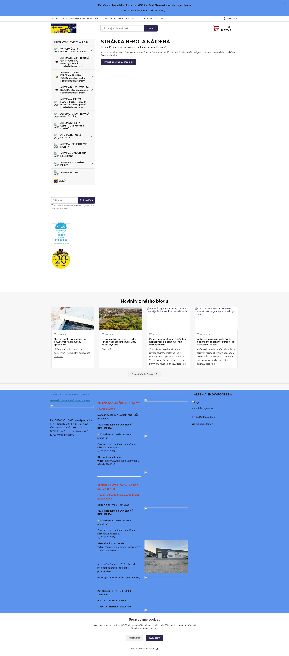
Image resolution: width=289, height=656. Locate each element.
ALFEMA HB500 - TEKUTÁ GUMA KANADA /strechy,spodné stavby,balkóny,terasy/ (74, 62)
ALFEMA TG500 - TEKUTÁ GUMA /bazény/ (74, 115)
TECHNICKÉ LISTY (126, 18)
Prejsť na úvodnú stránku (118, 62)
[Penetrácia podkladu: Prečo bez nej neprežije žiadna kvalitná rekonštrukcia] (168, 318)
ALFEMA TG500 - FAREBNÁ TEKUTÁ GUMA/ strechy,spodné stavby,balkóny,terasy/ (72, 76)
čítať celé (58, 356)
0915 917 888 (108, 451)
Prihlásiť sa (86, 200)
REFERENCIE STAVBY (79, 18)
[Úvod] (74, 28)
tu (157, 648)
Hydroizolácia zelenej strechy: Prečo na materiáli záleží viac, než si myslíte (119, 342)
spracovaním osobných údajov (75, 206)
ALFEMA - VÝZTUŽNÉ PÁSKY (72, 164)
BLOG (55, 18)
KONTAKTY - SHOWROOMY (150, 18)
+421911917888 (203, 417)
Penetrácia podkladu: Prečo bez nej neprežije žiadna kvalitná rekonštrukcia (167, 342)
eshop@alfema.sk (107, 577)
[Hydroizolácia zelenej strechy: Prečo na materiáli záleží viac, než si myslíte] (120, 318)
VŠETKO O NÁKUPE (103, 18)
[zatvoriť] (285, 3)
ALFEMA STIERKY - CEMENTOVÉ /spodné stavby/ (72, 126)
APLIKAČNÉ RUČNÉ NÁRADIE (70, 136)
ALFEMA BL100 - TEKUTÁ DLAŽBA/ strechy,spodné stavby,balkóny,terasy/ (74, 90)
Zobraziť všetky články (142, 374)
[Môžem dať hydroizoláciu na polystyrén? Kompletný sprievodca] (72, 318)
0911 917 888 (108, 537)
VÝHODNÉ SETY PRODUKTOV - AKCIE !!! (73, 50)
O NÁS (64, 18)
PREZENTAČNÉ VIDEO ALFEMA (71, 42)
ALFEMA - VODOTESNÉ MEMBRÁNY (73, 155)
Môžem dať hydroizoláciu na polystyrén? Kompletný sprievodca (70, 342)
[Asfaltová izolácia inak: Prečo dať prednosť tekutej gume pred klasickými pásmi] (216, 318)
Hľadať (150, 28)
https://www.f (111, 461)
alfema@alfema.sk (108, 564)
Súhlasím (154, 638)
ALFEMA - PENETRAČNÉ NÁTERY (73, 145)
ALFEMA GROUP (69, 172)
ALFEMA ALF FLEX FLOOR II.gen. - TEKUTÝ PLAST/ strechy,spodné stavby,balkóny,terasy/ (73, 103)
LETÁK (62, 180)
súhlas (131, 625)
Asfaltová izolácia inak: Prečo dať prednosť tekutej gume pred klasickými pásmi (215, 342)
